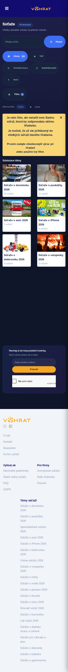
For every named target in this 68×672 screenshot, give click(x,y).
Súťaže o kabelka (30, 654)
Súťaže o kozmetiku (32, 614)
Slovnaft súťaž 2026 (32, 608)
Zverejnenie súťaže (48, 470)
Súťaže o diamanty (31, 647)
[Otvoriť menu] (6, 8)
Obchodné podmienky (16, 470)
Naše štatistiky (46, 476)
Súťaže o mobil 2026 (32, 583)
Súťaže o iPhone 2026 (33, 543)
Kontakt (7, 441)
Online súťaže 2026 (31, 560)
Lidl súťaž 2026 (29, 620)
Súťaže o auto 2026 (31, 537)
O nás (6, 435)
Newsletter (9, 448)
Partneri (41, 483)
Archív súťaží (11, 454)
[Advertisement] (34, 310)
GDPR (7, 489)
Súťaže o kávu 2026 (32, 602)
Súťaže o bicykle (30, 595)
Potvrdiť (34, 369)
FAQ (5, 483)
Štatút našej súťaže (14, 476)
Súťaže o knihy (29, 577)
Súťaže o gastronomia (33, 660)
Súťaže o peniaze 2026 (33, 589)
